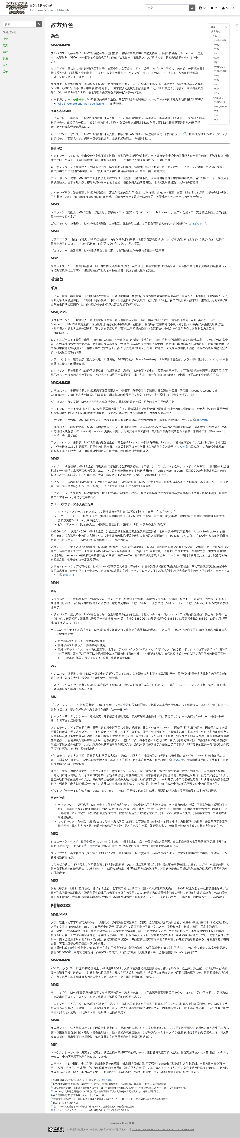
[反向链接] (237, 30)
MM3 (216, 44)
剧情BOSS (218, 98)
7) (70, 951)
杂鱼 (215, 36)
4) (175, 510)
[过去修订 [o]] (237, 26)
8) (72, 967)
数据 (5, 58)
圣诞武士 (178, 760)
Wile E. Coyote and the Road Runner (81, 103)
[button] (202, 7)
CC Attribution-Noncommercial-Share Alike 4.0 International (163, 1129)
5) (126, 708)
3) (185, 133)
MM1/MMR (219, 67)
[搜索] (192, 7)
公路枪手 (78, 99)
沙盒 (5, 38)
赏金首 (216, 58)
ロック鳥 (182, 446)
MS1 (216, 84)
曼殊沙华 (202, 420)
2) (63, 121)
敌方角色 (215, 31)
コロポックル (197, 223)
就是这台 (68, 575)
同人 (5, 65)
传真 (5, 45)
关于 (5, 71)
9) (196, 1031)
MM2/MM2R (220, 40)
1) (72, 110)
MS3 (216, 93)
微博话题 (11, 32)
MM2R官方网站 (104, 1080)
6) (85, 845)
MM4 (216, 49)
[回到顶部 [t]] (237, 35)
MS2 (216, 53)
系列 (216, 62)
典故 (5, 51)
